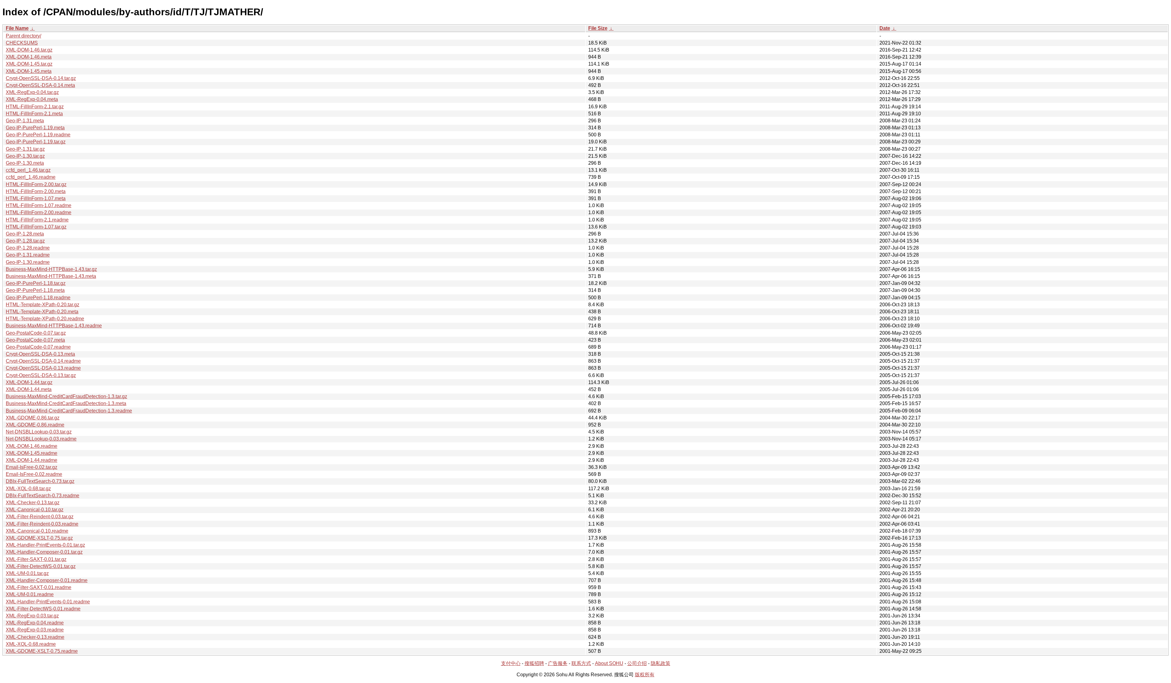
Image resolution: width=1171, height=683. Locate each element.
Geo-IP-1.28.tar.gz (25, 240)
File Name (17, 28)
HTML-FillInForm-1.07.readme (38, 205)
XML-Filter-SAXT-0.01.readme (38, 587)
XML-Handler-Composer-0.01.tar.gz (44, 552)
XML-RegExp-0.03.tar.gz (32, 615)
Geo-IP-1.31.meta (25, 120)
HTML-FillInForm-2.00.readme (38, 212)
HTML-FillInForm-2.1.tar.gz (35, 106)
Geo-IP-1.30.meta (25, 163)
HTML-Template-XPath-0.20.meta (42, 311)
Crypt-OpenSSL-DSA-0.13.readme (43, 368)
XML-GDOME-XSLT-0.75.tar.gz (39, 538)
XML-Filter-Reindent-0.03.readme (42, 524)
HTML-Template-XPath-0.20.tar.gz (42, 304)
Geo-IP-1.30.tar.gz (25, 156)
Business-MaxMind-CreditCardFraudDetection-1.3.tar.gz (66, 396)
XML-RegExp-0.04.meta (32, 99)
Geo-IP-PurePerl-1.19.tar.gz (36, 141)
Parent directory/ (23, 35)
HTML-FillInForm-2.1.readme (37, 219)
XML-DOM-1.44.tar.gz (29, 382)
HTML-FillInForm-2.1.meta (34, 113)
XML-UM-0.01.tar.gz (27, 573)
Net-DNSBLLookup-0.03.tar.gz (39, 431)
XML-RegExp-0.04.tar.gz (32, 92)
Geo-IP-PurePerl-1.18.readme (38, 297)
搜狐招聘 (534, 663)
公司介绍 (637, 663)
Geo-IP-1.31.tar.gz (25, 149)
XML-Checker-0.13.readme (35, 637)
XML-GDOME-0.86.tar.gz (32, 417)
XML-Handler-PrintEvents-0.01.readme (48, 601)
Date (884, 28)
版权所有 (644, 674)
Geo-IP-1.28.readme (28, 247)
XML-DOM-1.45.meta (29, 71)
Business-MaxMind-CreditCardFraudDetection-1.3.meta (66, 403)
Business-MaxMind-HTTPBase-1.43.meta (51, 276)
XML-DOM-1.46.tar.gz (29, 49)
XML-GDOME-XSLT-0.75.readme (42, 651)
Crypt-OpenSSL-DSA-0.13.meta (40, 354)
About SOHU (609, 663)
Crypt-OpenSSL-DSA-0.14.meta (40, 85)
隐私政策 (660, 663)
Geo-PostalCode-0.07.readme (38, 347)
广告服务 (558, 663)
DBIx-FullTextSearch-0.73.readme (42, 495)
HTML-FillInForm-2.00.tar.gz (36, 184)
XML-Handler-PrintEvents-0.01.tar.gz (45, 545)
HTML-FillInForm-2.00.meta (36, 191)
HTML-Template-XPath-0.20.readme (45, 318)
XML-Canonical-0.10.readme (37, 531)
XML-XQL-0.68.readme (31, 644)
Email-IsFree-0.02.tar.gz (31, 467)
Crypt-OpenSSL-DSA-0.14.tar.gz (41, 78)
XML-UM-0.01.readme (30, 594)
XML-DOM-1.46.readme (31, 446)
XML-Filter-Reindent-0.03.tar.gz (39, 516)
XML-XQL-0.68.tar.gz (28, 488)
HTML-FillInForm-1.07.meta (36, 198)
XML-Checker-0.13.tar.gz (32, 502)
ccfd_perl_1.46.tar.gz (28, 170)
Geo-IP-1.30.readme (28, 262)
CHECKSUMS (22, 42)
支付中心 (511, 663)
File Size (597, 28)
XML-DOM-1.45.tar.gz (29, 64)
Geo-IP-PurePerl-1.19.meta (35, 127)
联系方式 (581, 663)
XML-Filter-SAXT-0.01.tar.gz (36, 559)
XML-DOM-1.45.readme (31, 453)
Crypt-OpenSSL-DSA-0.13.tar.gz (41, 375)
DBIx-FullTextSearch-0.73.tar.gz (40, 481)
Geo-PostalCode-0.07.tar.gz (36, 333)
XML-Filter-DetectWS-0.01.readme (43, 608)
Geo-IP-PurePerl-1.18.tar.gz (36, 283)
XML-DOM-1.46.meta (29, 56)
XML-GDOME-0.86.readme (35, 424)
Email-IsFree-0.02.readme (34, 474)
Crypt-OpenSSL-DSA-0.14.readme (43, 361)
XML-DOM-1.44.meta (29, 389)
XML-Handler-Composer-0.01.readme (47, 580)
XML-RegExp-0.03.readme (35, 629)
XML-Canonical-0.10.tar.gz (34, 509)
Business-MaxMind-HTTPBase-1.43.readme (54, 325)
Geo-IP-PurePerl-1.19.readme (38, 134)
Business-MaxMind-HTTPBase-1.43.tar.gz (51, 269)
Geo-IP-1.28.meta (25, 233)
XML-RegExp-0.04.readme (35, 622)
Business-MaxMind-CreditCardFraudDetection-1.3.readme (69, 410)
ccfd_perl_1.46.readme (31, 177)
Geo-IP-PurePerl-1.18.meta (35, 290)
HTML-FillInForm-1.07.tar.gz (36, 226)
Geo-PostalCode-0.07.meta (35, 340)
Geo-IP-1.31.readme (28, 254)
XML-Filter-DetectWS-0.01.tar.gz (41, 566)
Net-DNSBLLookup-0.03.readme (41, 438)
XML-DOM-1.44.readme (31, 460)
